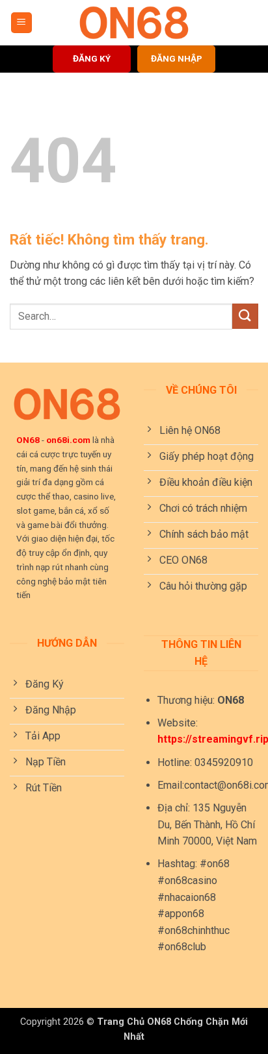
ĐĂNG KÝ (92, 58)
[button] (21, 23)
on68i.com (68, 440)
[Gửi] (245, 316)
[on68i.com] (134, 22)
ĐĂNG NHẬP (176, 58)
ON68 (28, 440)
